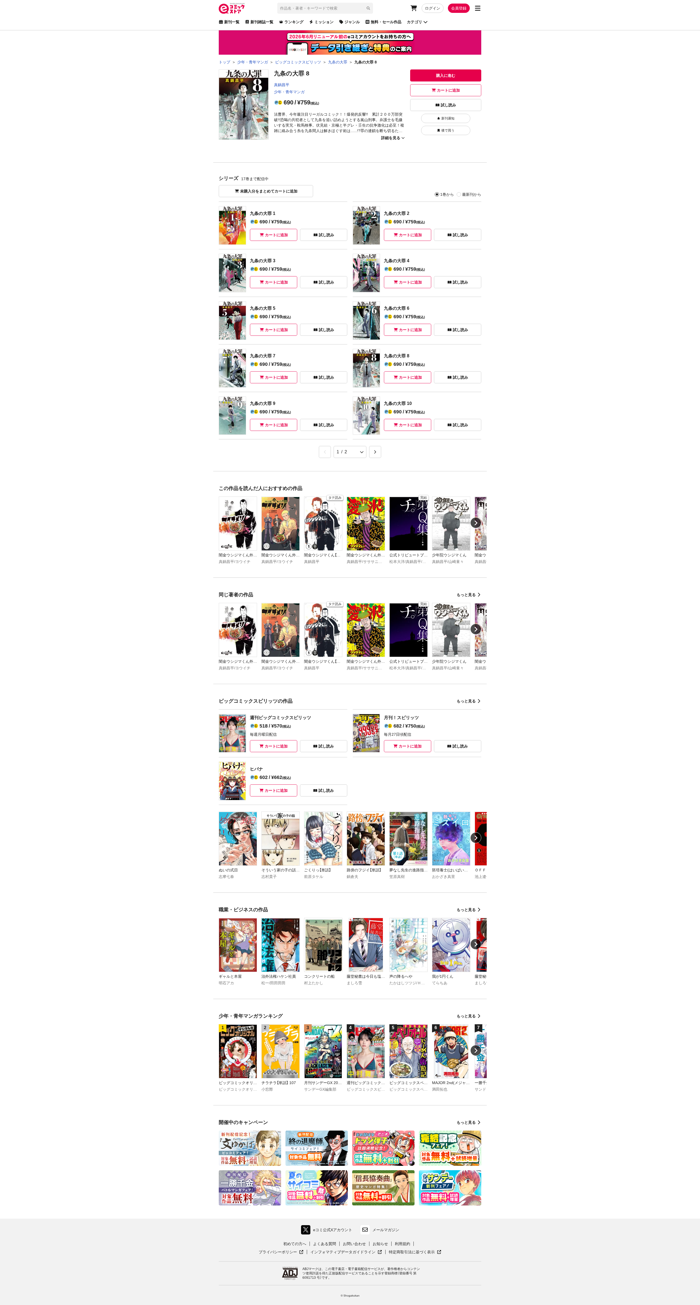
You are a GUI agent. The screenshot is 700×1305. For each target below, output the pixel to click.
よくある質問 (324, 1244)
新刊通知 (447, 118)
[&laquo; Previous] (325, 452)
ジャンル (352, 22)
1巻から (447, 194)
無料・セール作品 (386, 22)
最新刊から (471, 194)
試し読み (448, 105)
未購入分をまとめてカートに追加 (269, 191)
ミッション (324, 22)
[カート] (413, 8)
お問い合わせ (354, 1244)
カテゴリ (414, 22)
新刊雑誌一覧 (261, 22)
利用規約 (402, 1244)
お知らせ (380, 1244)
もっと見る (466, 594)
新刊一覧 (232, 22)
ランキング (294, 22)
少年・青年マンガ (289, 92)
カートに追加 (448, 90)
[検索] (368, 8)
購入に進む (445, 75)
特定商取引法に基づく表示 (415, 1252)
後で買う (447, 130)
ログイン (432, 8)
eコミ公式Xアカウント (328, 1231)
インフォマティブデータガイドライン (342, 1252)
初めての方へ (294, 1244)
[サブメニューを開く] (477, 8)
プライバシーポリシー (281, 1252)
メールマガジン (385, 1230)
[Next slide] (475, 522)
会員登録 (458, 8)
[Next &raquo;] (375, 452)
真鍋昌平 (281, 85)
